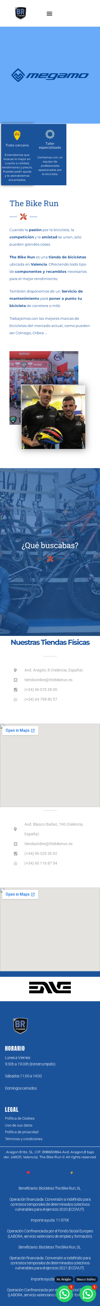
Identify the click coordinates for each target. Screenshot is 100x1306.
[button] (49, 13)
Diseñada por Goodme (50, 1172)
